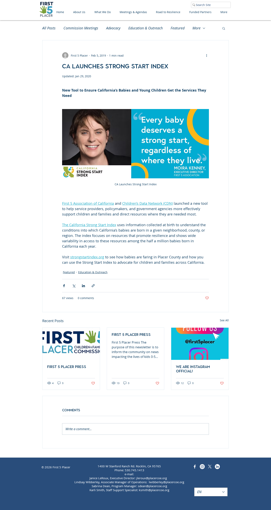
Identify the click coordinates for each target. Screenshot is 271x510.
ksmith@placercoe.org (154, 490)
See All (224, 320)
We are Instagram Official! (193, 369)
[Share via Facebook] (64, 286)
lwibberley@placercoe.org (166, 482)
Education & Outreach (145, 28)
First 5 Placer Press (66, 367)
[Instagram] (202, 466)
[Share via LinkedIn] (83, 286)
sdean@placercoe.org (152, 486)
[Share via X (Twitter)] (74, 286)
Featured (178, 28)
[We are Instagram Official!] (200, 344)
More (196, 28)
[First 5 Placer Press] (71, 344)
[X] (209, 466)
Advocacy (113, 28)
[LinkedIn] (217, 466)
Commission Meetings (80, 28)
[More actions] (206, 55)
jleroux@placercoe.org (151, 478)
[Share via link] (93, 286)
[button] (224, 28)
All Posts (49, 28)
